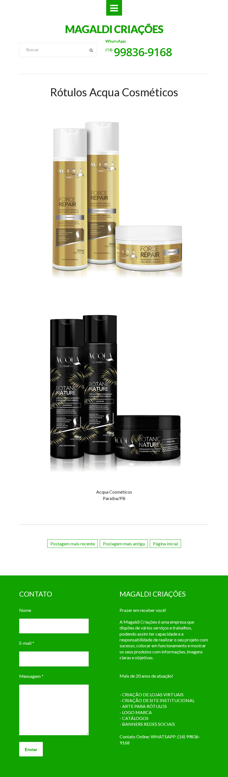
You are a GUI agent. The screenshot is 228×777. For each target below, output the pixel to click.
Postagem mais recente (72, 543)
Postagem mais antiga (124, 543)
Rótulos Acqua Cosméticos (114, 92)
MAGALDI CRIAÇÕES (114, 29)
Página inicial (165, 543)
